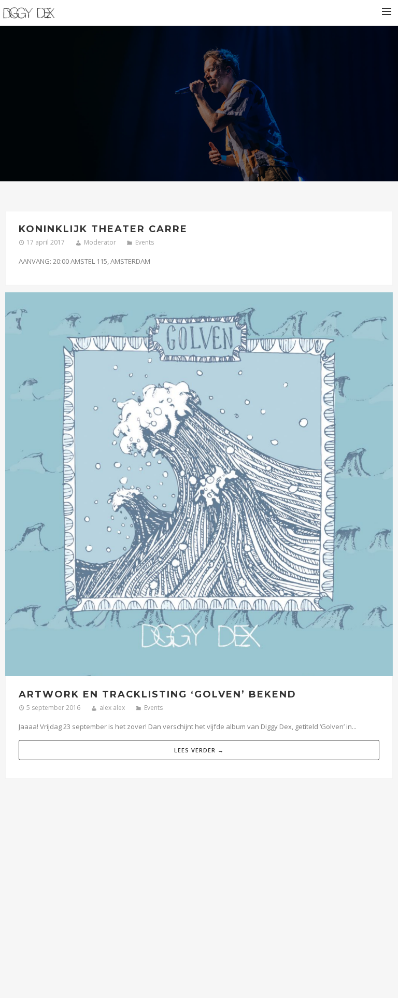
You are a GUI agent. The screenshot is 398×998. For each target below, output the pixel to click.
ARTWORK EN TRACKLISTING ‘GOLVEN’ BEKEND (157, 694)
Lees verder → (199, 750)
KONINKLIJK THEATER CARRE (103, 229)
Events (144, 242)
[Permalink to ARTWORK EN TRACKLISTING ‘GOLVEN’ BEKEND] (198, 485)
